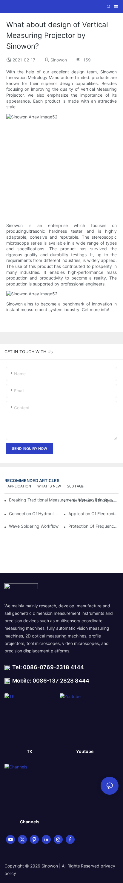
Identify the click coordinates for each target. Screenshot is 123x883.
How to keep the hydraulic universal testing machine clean (93, 500)
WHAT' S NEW (49, 486)
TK (29, 751)
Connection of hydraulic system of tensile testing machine (34, 513)
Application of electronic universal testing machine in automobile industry (93, 513)
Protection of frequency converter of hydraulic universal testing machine (93, 526)
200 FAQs (75, 486)
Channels (29, 821)
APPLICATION (19, 486)
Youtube (84, 751)
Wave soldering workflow (34, 526)
